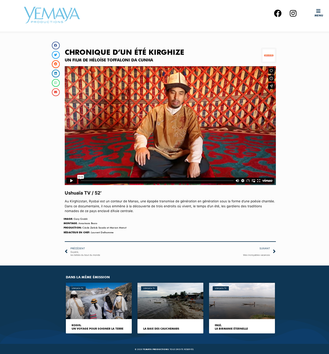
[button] (320, 11)
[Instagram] (293, 13)
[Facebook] (277, 13)
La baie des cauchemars (161, 328)
